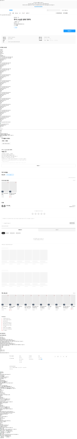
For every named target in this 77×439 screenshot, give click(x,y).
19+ (18, 17)
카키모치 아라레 (30, 308)
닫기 (2, 417)
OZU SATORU (4, 308)
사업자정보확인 (24, 367)
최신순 (3, 233)
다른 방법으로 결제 (3, 377)
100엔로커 (57, 308)
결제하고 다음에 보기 (9, 401)
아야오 (26, 308)
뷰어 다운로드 (21, 359)
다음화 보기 (2, 426)
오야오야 (33, 308)
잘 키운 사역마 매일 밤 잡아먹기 (66, 307)
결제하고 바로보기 (3, 401)
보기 (0, 127)
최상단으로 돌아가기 (6, 352)
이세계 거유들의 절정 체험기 (12, 307)
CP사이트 (20, 360)
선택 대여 (1, 55)
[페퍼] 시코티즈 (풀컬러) (58, 307)
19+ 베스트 (3, 316)
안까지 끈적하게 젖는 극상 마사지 (28, 307)
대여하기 (1, 49)
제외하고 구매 (2, 350)
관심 (16, 27)
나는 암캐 (49, 306)
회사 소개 (39, 357)
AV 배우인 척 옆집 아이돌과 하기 (12, 194)
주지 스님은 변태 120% (5, 194)
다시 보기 (5, 426)
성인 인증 (1, 346)
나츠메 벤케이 (42, 308)
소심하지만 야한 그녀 (5, 307)
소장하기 (1, 50)
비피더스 (49, 307)
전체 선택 (1, 51)
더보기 (74, 180)
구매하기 (4, 421)
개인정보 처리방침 (14, 367)
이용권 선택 (2, 393)
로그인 (65, 10)
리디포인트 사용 (2, 400)
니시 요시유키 (65, 308)
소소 (36, 308)
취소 (0, 136)
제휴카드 (20, 357)
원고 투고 (30, 357)
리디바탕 (20, 362)
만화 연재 (15, 17)
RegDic (72, 307)
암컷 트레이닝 (19, 306)
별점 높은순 (12, 233)
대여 (0, 73)
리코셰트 (18, 307)
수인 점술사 (73, 306)
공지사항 (12, 358)
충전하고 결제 (2, 402)
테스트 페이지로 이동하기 (38, 6)
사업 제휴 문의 (31, 359)
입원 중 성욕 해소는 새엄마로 (43, 307)
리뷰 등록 (72, 223)
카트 (0, 54)
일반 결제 (6, 402)
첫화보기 (69, 30)
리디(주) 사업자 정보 (12, 366)
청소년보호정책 (20, 367)
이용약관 (10, 367)
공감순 (7, 233)
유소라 (15, 22)
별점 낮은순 (18, 233)
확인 (0, 389)
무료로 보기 (2, 394)
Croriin (10, 308)
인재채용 (39, 359)
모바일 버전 (2, 437)
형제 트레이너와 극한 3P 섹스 (35, 307)
